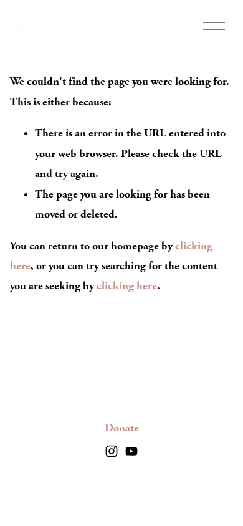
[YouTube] (131, 451)
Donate (122, 427)
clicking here (127, 285)
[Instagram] (111, 451)
